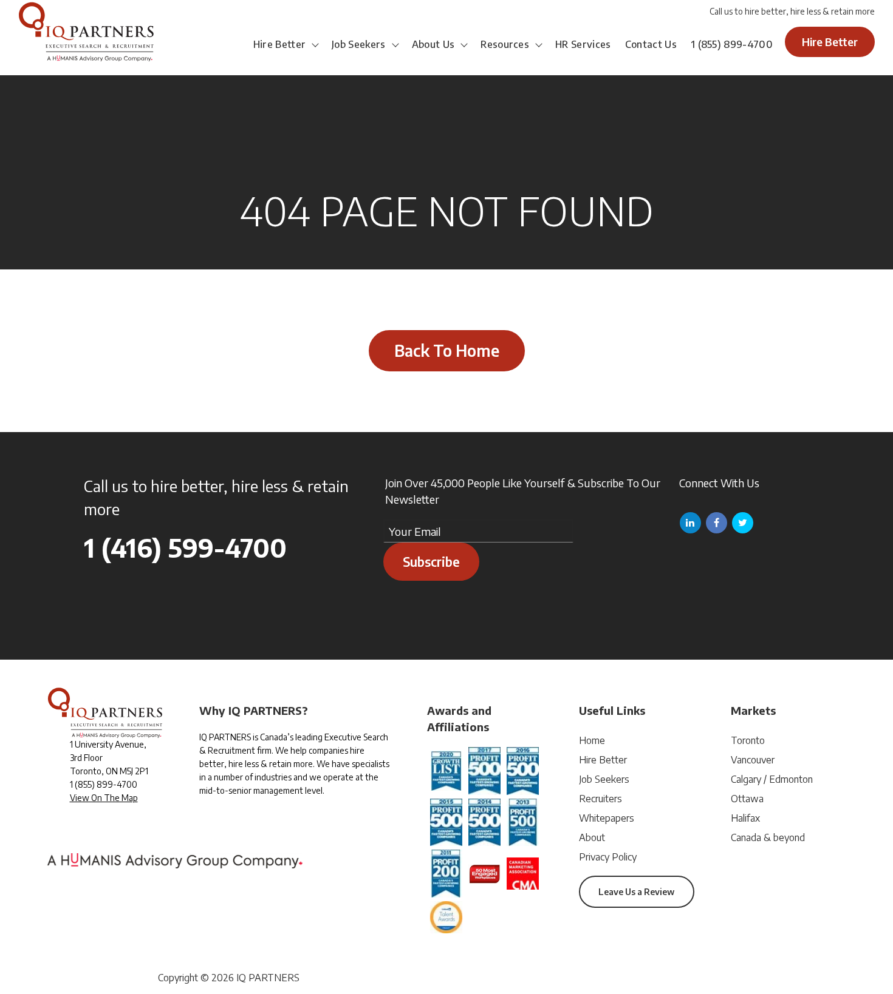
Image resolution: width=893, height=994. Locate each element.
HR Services (583, 44)
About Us (433, 44)
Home (592, 740)
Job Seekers (359, 44)
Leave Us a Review (636, 892)
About (592, 837)
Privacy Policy (608, 857)
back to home (446, 350)
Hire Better (279, 44)
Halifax (745, 818)
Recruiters (600, 799)
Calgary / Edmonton (772, 779)
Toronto (748, 740)
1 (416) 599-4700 (185, 547)
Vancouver (753, 760)
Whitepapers (606, 818)
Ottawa (747, 799)
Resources (505, 44)
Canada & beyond (768, 837)
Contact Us (651, 44)
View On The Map (104, 798)
